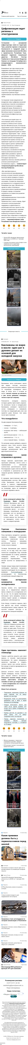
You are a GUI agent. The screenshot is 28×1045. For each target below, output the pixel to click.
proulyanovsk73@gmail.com (8, 1018)
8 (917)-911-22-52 (13, 983)
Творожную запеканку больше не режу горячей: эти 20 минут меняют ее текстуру (15, 694)
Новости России (6, 22)
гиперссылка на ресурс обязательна (17, 1003)
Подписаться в (14, 39)
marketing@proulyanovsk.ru (13, 985)
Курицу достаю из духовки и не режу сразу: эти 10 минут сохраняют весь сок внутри (15, 714)
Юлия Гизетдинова (16, 25)
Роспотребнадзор (16, 572)
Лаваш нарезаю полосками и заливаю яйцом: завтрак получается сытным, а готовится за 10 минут (15, 721)
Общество (5, 832)
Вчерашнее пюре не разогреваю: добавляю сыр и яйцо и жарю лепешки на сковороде (15, 700)
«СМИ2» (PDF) (22, 1031)
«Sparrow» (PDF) (14, 1032)
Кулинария (5, 339)
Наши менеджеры (13, 988)
